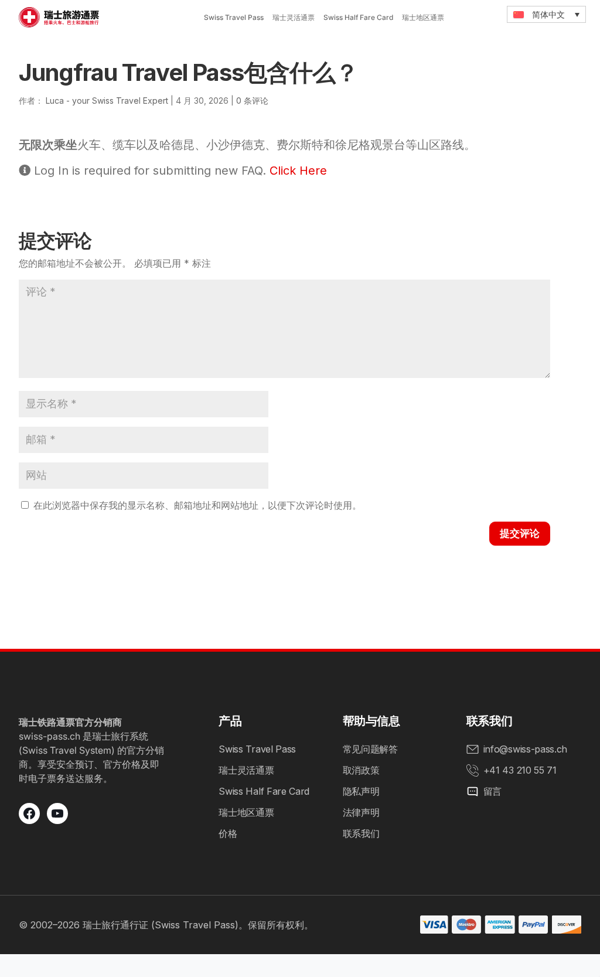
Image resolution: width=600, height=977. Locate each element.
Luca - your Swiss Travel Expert (107, 100)
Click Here (298, 171)
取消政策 (361, 770)
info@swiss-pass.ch (525, 749)
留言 (492, 791)
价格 (228, 833)
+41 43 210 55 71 (520, 770)
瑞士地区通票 (423, 17)
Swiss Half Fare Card (358, 17)
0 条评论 (252, 100)
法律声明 (361, 812)
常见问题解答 (370, 749)
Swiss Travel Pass (234, 17)
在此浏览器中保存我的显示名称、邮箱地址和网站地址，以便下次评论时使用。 (197, 505)
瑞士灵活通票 (293, 17)
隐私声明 (361, 791)
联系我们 (361, 833)
